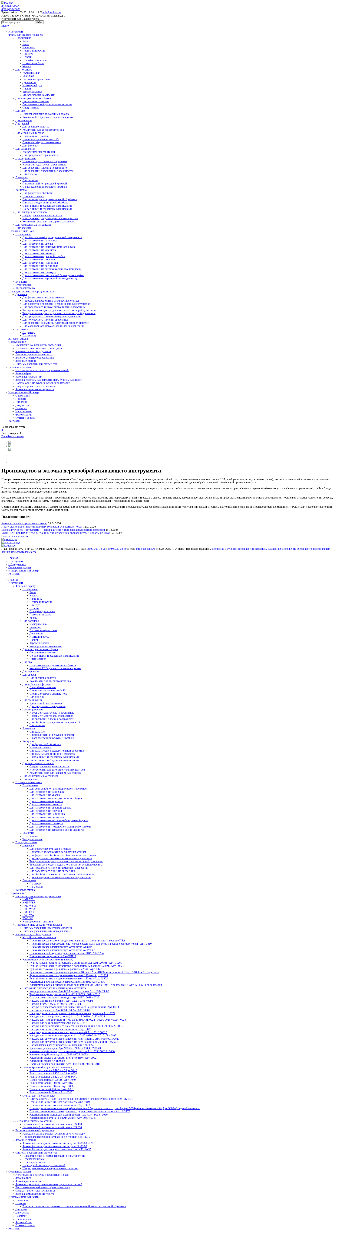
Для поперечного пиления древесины (45, 319)
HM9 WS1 (28, 899)
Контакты (14, 420)
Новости (20, 398)
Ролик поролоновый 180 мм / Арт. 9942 (53, 1070)
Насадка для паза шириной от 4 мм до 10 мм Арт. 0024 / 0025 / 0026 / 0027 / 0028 (77, 1019)
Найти (39, 22)
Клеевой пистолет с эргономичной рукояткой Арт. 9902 (63, 1057)
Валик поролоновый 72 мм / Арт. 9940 (52, 1079)
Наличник (28, 47)
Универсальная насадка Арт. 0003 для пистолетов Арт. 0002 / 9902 (69, 991)
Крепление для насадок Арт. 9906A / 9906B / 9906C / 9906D (65, 1048)
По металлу (29, 335)
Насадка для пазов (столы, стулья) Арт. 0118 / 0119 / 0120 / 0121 (67, 1016)
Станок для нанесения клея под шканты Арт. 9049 (59, 1101)
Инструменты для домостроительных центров (50, 218)
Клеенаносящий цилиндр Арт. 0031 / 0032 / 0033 (58, 1054)
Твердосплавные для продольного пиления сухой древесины (58, 313)
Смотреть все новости (14, 536)
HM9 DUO (28, 912)
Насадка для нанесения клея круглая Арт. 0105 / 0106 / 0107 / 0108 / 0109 (72, 1035)
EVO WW (28, 915)
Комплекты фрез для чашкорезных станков (48, 221)
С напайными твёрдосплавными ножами (47, 205)
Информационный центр (23, 392)
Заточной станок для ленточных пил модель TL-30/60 (54, 1146)
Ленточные (22, 329)
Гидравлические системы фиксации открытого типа (53, 1155)
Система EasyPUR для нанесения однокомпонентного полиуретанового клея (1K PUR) (81, 1098)
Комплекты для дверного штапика (43, 129)
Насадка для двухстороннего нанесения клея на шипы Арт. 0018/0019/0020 (74, 1038)
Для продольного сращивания (40, 155)
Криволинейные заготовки (38, 151)
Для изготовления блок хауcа (39, 240)
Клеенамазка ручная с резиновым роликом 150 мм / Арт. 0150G (67, 981)
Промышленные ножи (21, 230)
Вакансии (21, 408)
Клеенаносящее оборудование (33, 351)
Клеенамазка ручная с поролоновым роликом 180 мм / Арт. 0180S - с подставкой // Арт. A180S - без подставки (95, 984)
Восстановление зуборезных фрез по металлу (42, 382)
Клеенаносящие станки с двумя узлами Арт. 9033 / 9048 (62, 1117)
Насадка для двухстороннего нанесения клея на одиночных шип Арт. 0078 (74, 1041)
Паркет (26, 88)
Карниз (26, 41)
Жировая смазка (18, 338)
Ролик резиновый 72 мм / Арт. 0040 (50, 1092)
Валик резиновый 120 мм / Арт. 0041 (51, 1089)
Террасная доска (32, 91)
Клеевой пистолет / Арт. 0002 (47, 1060)
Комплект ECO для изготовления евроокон (48, 117)
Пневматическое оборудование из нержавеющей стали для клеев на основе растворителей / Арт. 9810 (90, 943)
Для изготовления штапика (38, 253)
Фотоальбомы (23, 414)
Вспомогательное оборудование (34, 357)
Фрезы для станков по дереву (25, 34)
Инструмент (15, 31)
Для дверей (22, 123)
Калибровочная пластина (37, 921)
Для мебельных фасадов (29, 132)
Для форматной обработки (38, 192)
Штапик (27, 56)
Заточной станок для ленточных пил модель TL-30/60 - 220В (58, 1143)
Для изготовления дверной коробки (43, 256)
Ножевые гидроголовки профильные (44, 161)
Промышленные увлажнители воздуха (38, 348)
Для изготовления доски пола (40, 265)
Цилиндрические (25, 158)
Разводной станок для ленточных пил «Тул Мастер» (53, 1133)
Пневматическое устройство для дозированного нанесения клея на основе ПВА (77, 940)
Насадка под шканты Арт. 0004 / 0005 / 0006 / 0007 (59, 1010)
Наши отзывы (23, 411)
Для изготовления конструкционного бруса (48, 246)
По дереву (28, 332)
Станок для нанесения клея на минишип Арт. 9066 (59, 1105)
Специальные (30, 107)
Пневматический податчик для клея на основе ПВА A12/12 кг (66, 953)
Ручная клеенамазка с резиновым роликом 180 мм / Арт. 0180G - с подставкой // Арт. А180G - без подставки (94, 972)
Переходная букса (33, 1158)
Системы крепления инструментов (36, 363)
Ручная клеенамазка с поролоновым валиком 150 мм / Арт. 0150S (68, 978)
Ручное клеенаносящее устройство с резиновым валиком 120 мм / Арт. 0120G (76, 962)
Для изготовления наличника (40, 262)
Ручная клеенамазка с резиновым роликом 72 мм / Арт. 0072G (66, 968)
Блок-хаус (28, 75)
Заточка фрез (23, 373)
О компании (22, 395)
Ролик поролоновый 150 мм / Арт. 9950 (53, 1073)
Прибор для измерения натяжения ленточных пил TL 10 (56, 1136)
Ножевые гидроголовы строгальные (44, 164)
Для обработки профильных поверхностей (48, 170)
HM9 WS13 (29, 905)
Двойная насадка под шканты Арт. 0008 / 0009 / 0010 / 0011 (64, 1063)
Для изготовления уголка (37, 243)
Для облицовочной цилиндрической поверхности (52, 237)
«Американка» (31, 72)
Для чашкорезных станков (31, 211)
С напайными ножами (35, 136)
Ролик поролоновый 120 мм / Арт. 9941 (53, 1076)
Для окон (20, 110)
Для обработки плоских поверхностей (45, 167)
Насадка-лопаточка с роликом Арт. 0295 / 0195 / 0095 (61, 1000)
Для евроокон (23, 120)
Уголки (26, 66)
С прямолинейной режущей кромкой (44, 183)
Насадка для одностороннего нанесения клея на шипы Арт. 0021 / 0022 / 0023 (76, 1025)
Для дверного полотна (35, 126)
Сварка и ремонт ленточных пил (35, 386)
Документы (22, 405)
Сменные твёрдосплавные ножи (41, 142)
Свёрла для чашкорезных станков (42, 215)
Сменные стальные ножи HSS (40, 139)
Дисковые (21, 294)
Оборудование (17, 341)
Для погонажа (23, 69)
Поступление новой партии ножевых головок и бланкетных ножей (41, 526)
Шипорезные (23, 227)
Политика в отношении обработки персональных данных (247, 548)
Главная (13, 557)
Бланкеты (21, 281)
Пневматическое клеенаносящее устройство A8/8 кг (60, 946)
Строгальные (23, 284)
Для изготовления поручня (38, 259)
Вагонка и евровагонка (36, 79)
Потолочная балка (33, 63)
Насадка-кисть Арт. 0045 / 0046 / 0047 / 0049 (55, 1003)
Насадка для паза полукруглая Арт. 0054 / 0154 (57, 1022)
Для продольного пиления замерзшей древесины (51, 316)
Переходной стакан (34, 1162)
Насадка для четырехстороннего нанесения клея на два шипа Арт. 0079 (72, 1013)
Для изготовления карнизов (39, 249)
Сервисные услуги (19, 367)
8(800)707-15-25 (10, 6)
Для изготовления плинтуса (39, 272)
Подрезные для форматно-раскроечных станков (51, 300)
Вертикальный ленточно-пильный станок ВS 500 (52, 1127)
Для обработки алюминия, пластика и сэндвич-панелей (55, 322)
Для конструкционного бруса (33, 98)
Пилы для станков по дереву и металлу (31, 291)
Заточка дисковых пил (28, 376)
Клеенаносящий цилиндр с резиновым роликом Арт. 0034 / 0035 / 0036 (72, 1051)
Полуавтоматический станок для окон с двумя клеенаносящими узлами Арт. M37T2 (79, 1111)
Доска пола (29, 82)
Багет (25, 44)
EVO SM (27, 918)
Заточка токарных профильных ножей (24, 523)
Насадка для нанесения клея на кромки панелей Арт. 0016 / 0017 (68, 1032)
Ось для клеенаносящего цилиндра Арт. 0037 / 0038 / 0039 (64, 997)
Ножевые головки (33, 196)
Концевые (21, 189)
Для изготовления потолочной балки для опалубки (53, 275)
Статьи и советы (25, 417)
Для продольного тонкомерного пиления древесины (53, 306)
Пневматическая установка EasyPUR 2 (52, 956)
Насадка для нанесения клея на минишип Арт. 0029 (60, 1029)
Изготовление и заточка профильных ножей (42, 370)
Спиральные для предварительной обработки (49, 199)
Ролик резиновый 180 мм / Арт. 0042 (51, 1082)
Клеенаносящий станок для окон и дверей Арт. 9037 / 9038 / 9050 (68, 1114)
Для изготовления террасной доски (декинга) (49, 278)
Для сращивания (25, 148)
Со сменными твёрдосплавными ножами (47, 104)
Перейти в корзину (12, 436)
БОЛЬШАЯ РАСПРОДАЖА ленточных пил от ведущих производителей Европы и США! (55, 532)
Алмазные (21, 177)
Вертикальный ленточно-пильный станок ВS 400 (52, 1124)
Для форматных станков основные (43, 297)
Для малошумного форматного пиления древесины (53, 325)
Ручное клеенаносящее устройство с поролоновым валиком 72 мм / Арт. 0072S (76, 965)
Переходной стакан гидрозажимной (43, 1165)
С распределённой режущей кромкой (44, 186)
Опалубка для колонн (35, 60)
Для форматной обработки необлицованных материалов (56, 303)
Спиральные (30, 174)
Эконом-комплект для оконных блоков (45, 113)
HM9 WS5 (28, 902)
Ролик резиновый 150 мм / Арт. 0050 (51, 1086)
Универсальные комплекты (38, 94)
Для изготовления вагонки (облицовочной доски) (52, 268)
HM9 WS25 (29, 908)
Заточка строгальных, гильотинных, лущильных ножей (48, 379)
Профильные (23, 37)
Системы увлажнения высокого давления (47, 927)
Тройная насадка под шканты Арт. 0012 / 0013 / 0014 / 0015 (64, 994)
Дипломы (21, 401)
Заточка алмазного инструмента (34, 389)
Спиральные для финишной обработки (45, 202)
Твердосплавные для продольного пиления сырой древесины (59, 310)
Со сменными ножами (35, 101)
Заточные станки (25, 360)
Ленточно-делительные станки (33, 354)
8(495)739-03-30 (10, 9)
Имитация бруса (32, 85)
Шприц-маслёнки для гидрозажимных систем (50, 1168)
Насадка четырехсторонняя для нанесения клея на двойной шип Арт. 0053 (74, 1006)
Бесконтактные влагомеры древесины (38, 344)
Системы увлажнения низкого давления (46, 930)
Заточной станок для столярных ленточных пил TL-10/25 (56, 1149)
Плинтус (27, 53)
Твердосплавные (25, 287)
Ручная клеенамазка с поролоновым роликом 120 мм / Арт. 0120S (68, 975)
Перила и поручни (33, 50)
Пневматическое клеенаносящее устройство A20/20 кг (62, 949)
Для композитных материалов (33, 224)
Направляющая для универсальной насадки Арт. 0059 (61, 1044)
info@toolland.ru (51, 12)
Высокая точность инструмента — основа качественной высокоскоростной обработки (53, 529)
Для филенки (30, 145)
